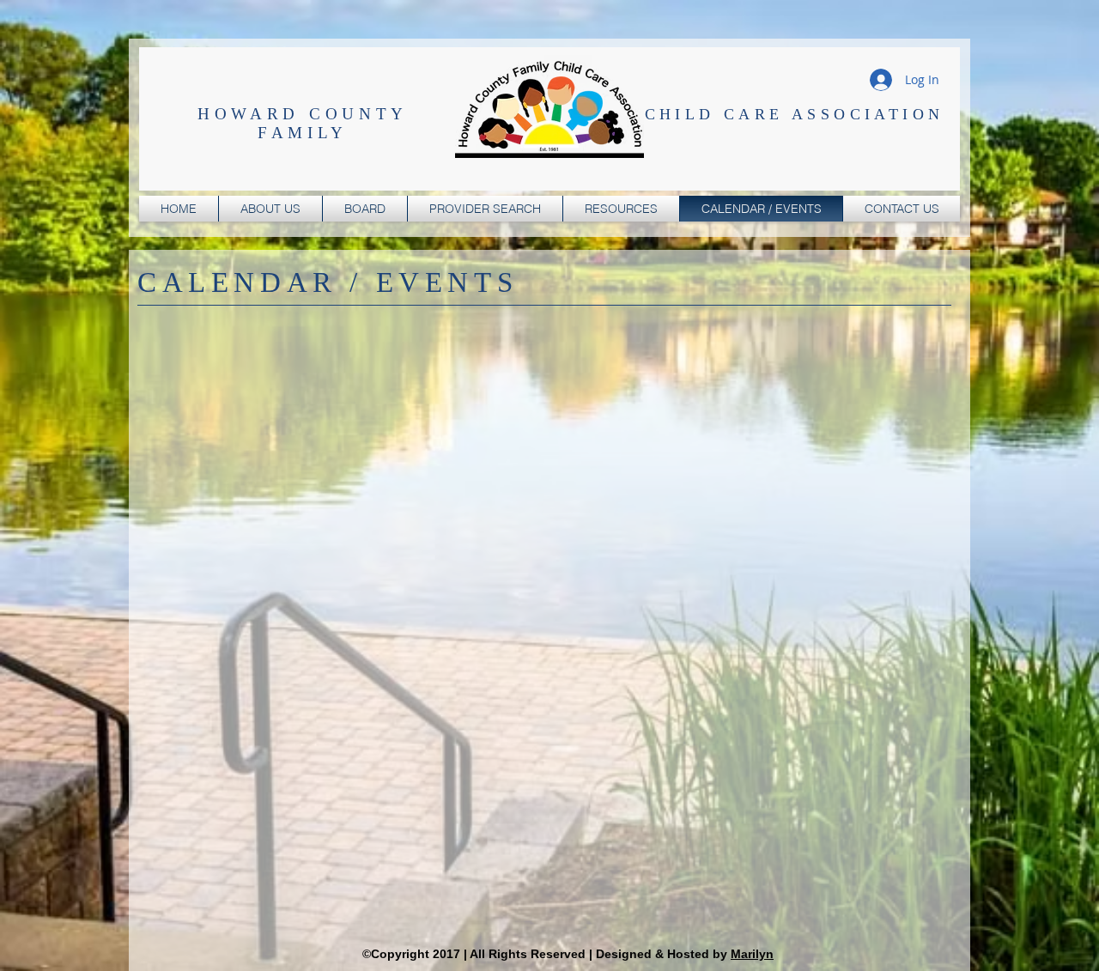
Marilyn (752, 954)
